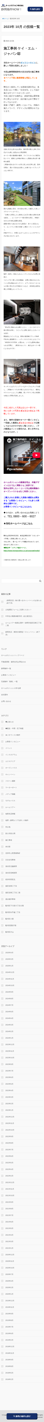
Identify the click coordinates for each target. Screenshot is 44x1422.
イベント (8, 748)
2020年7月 (9, 1274)
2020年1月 (9, 1294)
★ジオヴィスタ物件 (12, 735)
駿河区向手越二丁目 (12, 912)
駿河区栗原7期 (10, 925)
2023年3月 (9, 1097)
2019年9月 (9, 1314)
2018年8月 (9, 1366)
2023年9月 (9, 1064)
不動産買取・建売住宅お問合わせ (13, 662)
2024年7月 (9, 1005)
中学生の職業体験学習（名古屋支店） (19, 616)
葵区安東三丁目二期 (12, 893)
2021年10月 (9, 1195)
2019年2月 (9, 1340)
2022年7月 (9, 1150)
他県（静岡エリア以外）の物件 (16, 820)
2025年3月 (9, 959)
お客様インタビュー (8, 675)
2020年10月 (9, 1268)
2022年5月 (9, 1163)
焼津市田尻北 (10, 879)
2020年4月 (9, 1281)
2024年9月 (9, 992)
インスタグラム (11, 755)
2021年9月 (9, 1202)
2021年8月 (9, 1209)
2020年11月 (9, 1261)
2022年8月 (9, 1143)
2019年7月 (9, 1327)
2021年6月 (9, 1222)
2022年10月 (9, 1130)
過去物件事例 (10, 899)
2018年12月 (9, 1346)
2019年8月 (9, 1320)
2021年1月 (9, 1248)
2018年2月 (9, 1379)
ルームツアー (10, 807)
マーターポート (11, 787)
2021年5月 (9, 1228)
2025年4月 (9, 953)
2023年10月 (9, 1058)
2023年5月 (9, 1084)
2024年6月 (9, 1012)
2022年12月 (9, 1117)
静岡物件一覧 (6, 668)
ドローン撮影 (10, 781)
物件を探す (36, 9)
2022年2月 (9, 1176)
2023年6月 (9, 1077)
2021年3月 (9, 1241)
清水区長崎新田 (11, 873)
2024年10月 (9, 985)
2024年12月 (9, 972)
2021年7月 (9, 1215)
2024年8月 (9, 999)
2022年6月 (9, 1156)
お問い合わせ (6, 701)
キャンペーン (10, 774)
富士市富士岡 (10, 833)
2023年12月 (9, 1044)
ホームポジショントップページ (12, 655)
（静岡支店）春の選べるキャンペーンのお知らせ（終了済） (23, 601)
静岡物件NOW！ (11, 9)
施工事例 (8, 840)
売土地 (7, 827)
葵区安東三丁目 (11, 886)
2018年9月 (9, 1360)
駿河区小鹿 (9, 919)
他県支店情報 (10, 814)
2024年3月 (9, 1025)
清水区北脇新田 (11, 866)
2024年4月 (9, 1018)
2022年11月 (9, 1123)
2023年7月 (9, 1071)
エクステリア (10, 761)
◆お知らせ (9, 722)
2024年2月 (9, 1031)
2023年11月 (9, 1051)
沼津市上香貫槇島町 (12, 853)
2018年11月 (9, 1353)
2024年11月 (9, 979)
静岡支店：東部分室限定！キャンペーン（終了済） (22, 633)
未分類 (7, 847)
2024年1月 (9, 1038)
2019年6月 (9, 1333)
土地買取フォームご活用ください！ (18, 610)
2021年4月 (9, 1235)
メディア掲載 (10, 794)
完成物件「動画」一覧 (9, 681)
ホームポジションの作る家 (11, 688)
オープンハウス (11, 768)
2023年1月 (9, 1110)
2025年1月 (9, 966)
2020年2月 (9, 1287)
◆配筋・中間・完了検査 (14, 728)
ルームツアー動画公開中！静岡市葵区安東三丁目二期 (23, 624)
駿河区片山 (9, 932)
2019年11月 (9, 1307)
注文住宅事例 (10, 860)
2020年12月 (9, 1255)
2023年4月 (9, 1090)
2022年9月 (9, 1136)
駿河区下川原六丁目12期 (14, 906)
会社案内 (4, 695)
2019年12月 (9, 1301)
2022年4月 (9, 1169)
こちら (29, 523)
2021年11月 (9, 1189)
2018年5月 (9, 1373)
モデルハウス (10, 801)
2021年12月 (9, 1182)
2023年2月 (9, 1104)
